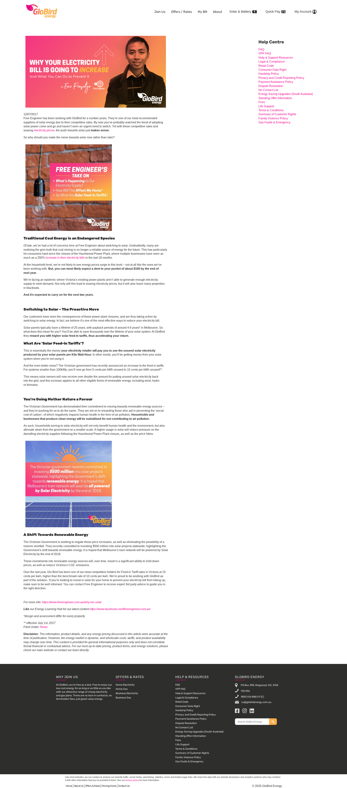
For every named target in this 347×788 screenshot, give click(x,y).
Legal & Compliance (271, 61)
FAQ (261, 49)
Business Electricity (127, 693)
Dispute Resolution (270, 86)
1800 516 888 (249, 696)
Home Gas (122, 689)
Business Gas (123, 697)
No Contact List (268, 90)
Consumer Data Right (272, 69)
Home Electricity (125, 684)
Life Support (266, 106)
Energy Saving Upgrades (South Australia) (285, 93)
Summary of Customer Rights (277, 114)
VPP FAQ (264, 53)
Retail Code (266, 65)
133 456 (245, 690)
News (44, 626)
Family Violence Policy (273, 118)
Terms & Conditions (271, 110)
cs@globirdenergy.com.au (256, 702)
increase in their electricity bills (65, 257)
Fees (261, 102)
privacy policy (132, 780)
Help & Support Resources (275, 57)
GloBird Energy (41, 11)
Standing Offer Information (275, 98)
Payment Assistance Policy (275, 81)
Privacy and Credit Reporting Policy (281, 77)
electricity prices (44, 130)
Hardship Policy (268, 73)
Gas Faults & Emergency (274, 122)
